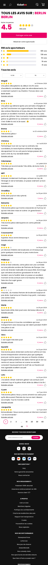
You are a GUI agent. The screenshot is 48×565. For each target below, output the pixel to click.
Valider (35, 437)
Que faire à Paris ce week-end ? (24, 558)
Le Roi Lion (24, 541)
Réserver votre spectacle (24, 42)
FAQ (24, 468)
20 (32, 422)
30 (37, 422)
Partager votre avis (24, 35)
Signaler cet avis (7, 96)
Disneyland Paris (24, 537)
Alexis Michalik (24, 548)
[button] (4, 5)
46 (22, 426)
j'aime (40, 96)
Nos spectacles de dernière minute (24, 555)
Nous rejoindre (24, 527)
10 (26, 422)
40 (42, 422)
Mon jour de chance (24, 544)
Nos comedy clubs (24, 551)
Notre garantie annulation (24, 472)
